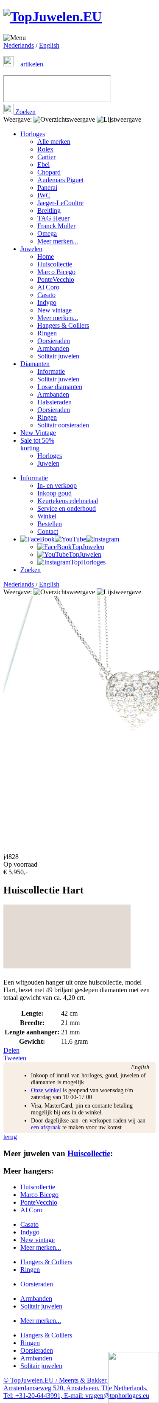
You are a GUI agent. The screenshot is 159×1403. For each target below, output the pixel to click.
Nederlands (18, 45)
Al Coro (48, 287)
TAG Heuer (53, 218)
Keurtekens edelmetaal (67, 500)
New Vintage (38, 432)
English (49, 45)
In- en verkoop (57, 485)
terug (10, 1136)
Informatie (51, 371)
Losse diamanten (59, 386)
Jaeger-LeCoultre (60, 202)
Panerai (47, 187)
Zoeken (25, 111)
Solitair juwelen (58, 356)
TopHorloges (88, 562)
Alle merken (53, 141)
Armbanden (53, 348)
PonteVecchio (55, 279)
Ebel (43, 164)
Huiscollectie (54, 264)
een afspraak (46, 1127)
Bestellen (49, 523)
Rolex (45, 149)
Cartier (46, 156)
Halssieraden (54, 402)
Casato (46, 294)
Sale (37, 444)
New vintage (54, 310)
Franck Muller (56, 225)
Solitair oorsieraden (63, 425)
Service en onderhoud (66, 508)
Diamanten (35, 363)
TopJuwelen (88, 546)
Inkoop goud (54, 493)
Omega (47, 233)
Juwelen (31, 248)
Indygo (46, 302)
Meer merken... (57, 241)
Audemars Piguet (60, 179)
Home (45, 256)
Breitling (49, 210)
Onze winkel (46, 1090)
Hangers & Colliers (63, 325)
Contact (47, 531)
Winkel (46, 516)
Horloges (32, 133)
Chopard (49, 172)
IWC (43, 195)
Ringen (47, 333)
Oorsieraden (53, 340)
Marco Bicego (56, 271)
